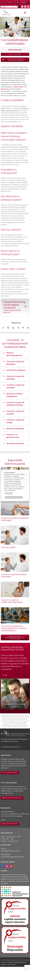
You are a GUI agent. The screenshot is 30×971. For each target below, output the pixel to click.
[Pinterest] (23, 328)
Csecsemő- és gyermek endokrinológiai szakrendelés (11, 601)
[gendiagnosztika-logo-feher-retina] (15, 731)
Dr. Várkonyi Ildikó (17, 87)
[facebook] (22, 6)
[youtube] (28, 6)
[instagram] (25, 6)
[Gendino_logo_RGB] (6, 11)
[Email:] (28, 328)
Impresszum (10, 962)
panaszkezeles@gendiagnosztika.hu (12, 857)
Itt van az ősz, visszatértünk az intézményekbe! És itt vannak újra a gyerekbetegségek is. (14, 628)
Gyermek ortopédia (8, 547)
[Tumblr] (18, 328)
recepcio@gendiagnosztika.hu (10, 851)
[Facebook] (3, 328)
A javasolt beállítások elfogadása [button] (13, 497)
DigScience (13, 964)
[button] (15, 354)
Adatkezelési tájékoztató (19, 962)
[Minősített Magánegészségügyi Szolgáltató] (15, 886)
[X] (8, 328)
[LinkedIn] (13, 328)
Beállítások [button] (8, 493)
